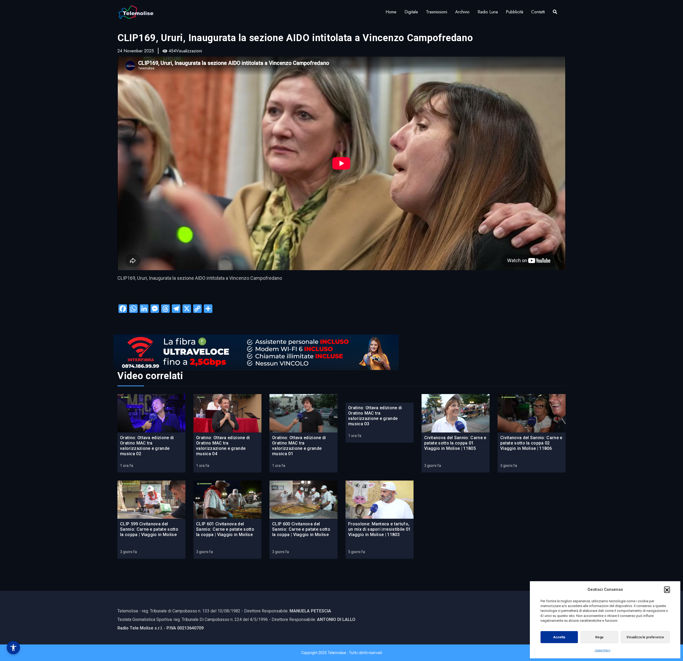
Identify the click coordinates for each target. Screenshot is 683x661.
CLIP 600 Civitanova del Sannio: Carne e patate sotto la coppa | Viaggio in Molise (301, 529)
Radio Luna (488, 12)
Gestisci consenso (13, 647)
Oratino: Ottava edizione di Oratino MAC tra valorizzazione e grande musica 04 (223, 445)
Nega (599, 637)
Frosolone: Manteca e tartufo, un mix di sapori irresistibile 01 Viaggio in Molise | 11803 (379, 529)
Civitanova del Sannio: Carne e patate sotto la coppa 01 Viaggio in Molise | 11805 (455, 443)
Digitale (411, 12)
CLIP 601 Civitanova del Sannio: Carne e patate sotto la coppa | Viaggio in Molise (225, 529)
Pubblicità (514, 12)
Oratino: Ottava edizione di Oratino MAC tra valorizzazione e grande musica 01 (299, 445)
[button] (667, 589)
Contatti (538, 12)
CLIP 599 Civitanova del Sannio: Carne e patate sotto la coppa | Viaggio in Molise (149, 529)
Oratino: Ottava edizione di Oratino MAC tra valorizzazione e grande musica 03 (375, 415)
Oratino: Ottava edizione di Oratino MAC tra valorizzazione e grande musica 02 (147, 445)
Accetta (559, 637)
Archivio (462, 12)
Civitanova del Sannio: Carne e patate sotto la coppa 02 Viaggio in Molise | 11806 (531, 443)
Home (391, 12)
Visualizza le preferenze (645, 637)
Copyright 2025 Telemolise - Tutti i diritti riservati (341, 653)
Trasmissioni (436, 12)
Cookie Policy (602, 650)
